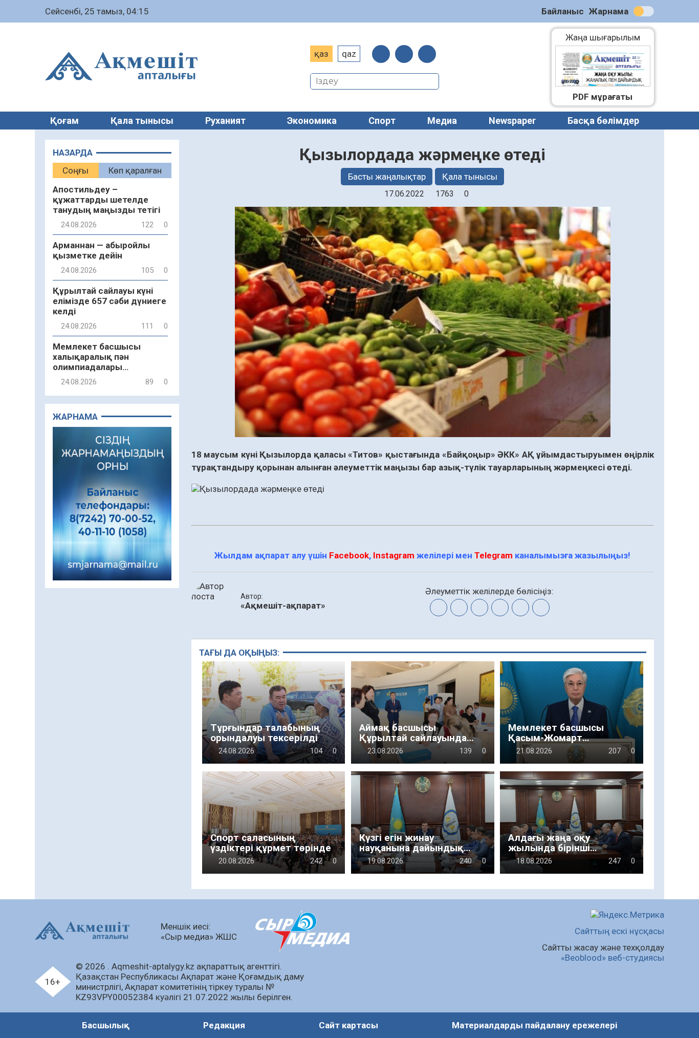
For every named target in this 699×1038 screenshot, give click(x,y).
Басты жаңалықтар (387, 176)
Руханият (225, 120)
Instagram (393, 555)
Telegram (493, 555)
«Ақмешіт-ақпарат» (283, 605)
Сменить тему (644, 11)
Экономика (312, 120)
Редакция (224, 1025)
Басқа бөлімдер (603, 120)
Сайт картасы (348, 1025)
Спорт (382, 120)
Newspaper (512, 120)
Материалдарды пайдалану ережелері (534, 1025)
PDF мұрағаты (602, 97)
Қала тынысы (142, 120)
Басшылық (105, 1025)
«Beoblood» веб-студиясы (612, 958)
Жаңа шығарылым (607, 37)
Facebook (349, 555)
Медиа (442, 120)
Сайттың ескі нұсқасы (619, 931)
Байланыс (562, 11)
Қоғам (64, 120)
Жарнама (608, 11)
